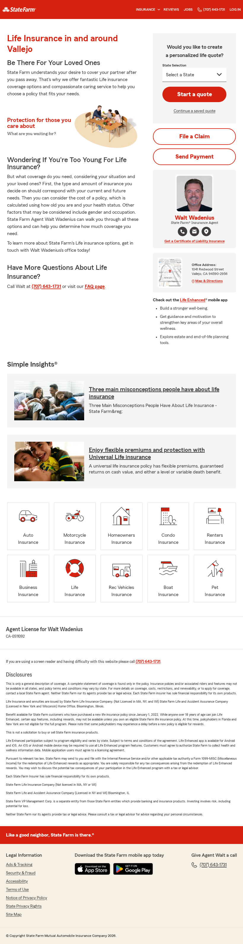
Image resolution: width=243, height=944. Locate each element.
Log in (235, 9)
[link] (19, 9)
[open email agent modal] (194, 232)
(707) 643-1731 (214, 9)
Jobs (188, 9)
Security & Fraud (21, 873)
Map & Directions (209, 281)
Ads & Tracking (19, 865)
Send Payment (194, 157)
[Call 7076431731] (182, 231)
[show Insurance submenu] (157, 9)
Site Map (14, 915)
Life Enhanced (192, 300)
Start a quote (194, 94)
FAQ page (95, 286)
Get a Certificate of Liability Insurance (194, 241)
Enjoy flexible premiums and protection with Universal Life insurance (147, 453)
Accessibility (17, 881)
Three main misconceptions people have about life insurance (154, 393)
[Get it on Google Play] (133, 869)
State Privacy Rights (23, 906)
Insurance (145, 9)
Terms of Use (17, 890)
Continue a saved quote (194, 111)
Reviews (171, 9)
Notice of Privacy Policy (26, 898)
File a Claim (194, 137)
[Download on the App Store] (92, 869)
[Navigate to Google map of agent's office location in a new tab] (206, 231)
